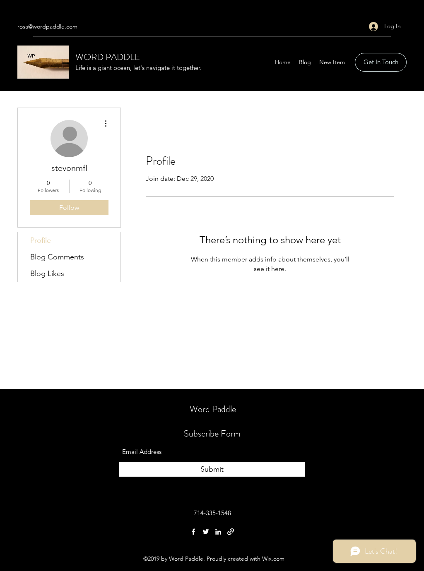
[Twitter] (206, 532)
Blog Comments (57, 257)
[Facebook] (193, 532)
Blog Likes (47, 273)
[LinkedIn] (218, 532)
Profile (40, 240)
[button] (381, 62)
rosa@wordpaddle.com (47, 26)
